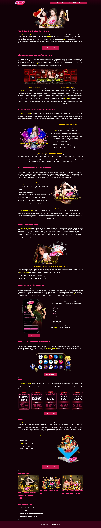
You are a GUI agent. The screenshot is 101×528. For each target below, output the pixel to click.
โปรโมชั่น (63, 3)
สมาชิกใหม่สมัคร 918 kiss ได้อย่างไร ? (28, 508)
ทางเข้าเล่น (68, 3)
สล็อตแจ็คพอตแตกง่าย (26, 423)
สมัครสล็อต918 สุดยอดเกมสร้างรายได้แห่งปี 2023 (72, 492)
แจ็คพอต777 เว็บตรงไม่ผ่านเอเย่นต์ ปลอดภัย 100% (27, 495)
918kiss (49, 36)
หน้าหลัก (52, 3)
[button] (50, 508)
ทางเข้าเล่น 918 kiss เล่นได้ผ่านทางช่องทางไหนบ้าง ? (31, 513)
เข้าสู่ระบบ (65, 39)
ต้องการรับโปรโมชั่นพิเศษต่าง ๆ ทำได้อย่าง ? (29, 516)
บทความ (84, 3)
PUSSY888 (74, 3)
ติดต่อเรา (79, 3)
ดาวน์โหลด (57, 3)
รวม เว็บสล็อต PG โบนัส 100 (49, 492)
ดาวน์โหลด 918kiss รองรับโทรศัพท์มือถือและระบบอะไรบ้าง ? (33, 510)
